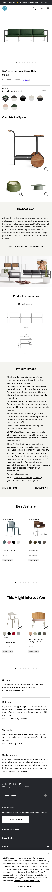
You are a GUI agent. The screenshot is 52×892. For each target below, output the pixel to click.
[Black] (14, 542)
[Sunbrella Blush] (30, 634)
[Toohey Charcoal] (44, 542)
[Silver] (18, 634)
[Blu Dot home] (4, 8)
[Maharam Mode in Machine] (40, 542)
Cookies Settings (26, 886)
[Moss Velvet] (35, 542)
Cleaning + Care (9, 488)
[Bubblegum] (9, 542)
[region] (26, 871)
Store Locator (15, 820)
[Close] (48, 854)
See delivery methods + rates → (15, 691)
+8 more (5, 546)
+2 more (5, 637)
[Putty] (4, 634)
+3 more (31, 546)
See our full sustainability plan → (15, 771)
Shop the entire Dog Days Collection (26, 247)
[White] (18, 542)
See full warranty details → (13, 743)
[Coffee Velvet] (30, 542)
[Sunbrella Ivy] (40, 634)
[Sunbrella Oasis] (35, 634)
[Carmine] (14, 634)
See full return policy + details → (15, 718)
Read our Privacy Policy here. (27, 881)
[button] (16, 62)
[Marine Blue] (4, 542)
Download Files (42, 488)
